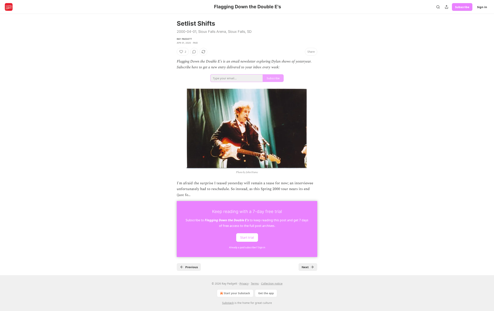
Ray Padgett (184, 39)
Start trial (247, 237)
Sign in (482, 7)
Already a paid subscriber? (247, 247)
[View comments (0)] (194, 52)
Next (305, 267)
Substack (228, 303)
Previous (191, 267)
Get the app (266, 293)
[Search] (438, 7)
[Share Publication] (446, 7)
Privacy (244, 283)
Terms (255, 283)
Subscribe (462, 7)
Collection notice (272, 283)
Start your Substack (237, 293)
